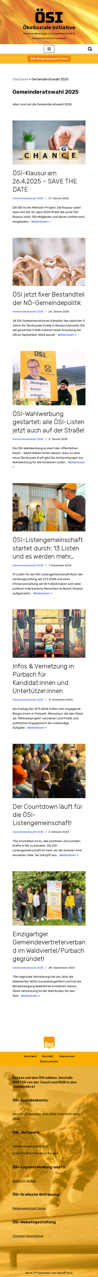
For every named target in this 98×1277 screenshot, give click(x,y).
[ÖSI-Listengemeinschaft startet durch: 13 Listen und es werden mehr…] (49, 507)
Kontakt (47, 1056)
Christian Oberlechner (28, 1236)
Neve (29, 1273)
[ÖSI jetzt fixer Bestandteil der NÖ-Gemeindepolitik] (49, 262)
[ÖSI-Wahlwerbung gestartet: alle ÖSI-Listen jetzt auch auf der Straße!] (49, 378)
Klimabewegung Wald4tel (30, 1146)
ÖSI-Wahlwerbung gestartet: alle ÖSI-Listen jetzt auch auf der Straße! (48, 422)
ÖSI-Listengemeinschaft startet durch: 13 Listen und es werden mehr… (48, 548)
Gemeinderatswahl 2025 (28, 198)
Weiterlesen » (40, 221)
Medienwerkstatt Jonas (29, 1208)
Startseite (20, 79)
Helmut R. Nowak (24, 1181)
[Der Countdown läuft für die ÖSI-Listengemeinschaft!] (49, 771)
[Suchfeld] (90, 49)
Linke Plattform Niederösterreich (36, 1153)
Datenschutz (49, 1061)
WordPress (65, 1273)
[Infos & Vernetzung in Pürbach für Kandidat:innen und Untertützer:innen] (49, 633)
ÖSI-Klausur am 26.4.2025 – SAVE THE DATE (45, 181)
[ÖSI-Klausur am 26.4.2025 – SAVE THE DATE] (49, 142)
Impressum (67, 1056)
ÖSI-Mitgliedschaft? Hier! (49, 58)
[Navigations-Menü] (49, 49)
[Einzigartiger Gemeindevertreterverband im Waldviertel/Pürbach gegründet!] (49, 898)
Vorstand (30, 1056)
